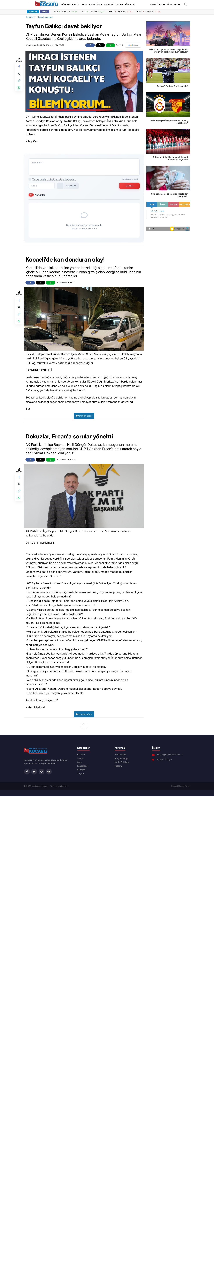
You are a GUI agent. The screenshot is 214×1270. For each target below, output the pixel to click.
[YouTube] (49, 771)
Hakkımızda (120, 755)
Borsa (44, 11)
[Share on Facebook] (18, 66)
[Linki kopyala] (18, 80)
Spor (84, 4)
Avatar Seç (71, 186)
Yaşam (119, 4)
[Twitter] (34, 771)
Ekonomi (108, 4)
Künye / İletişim (122, 758)
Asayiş (75, 4)
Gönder (129, 186)
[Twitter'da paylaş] (18, 73)
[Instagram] (41, 771)
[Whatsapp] (18, 87)
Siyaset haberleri (45, 17)
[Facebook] (27, 771)
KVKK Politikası (122, 762)
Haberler (29, 17)
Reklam (118, 766)
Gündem (65, 4)
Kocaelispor (95, 4)
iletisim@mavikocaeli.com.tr (170, 755)
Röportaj (130, 4)
